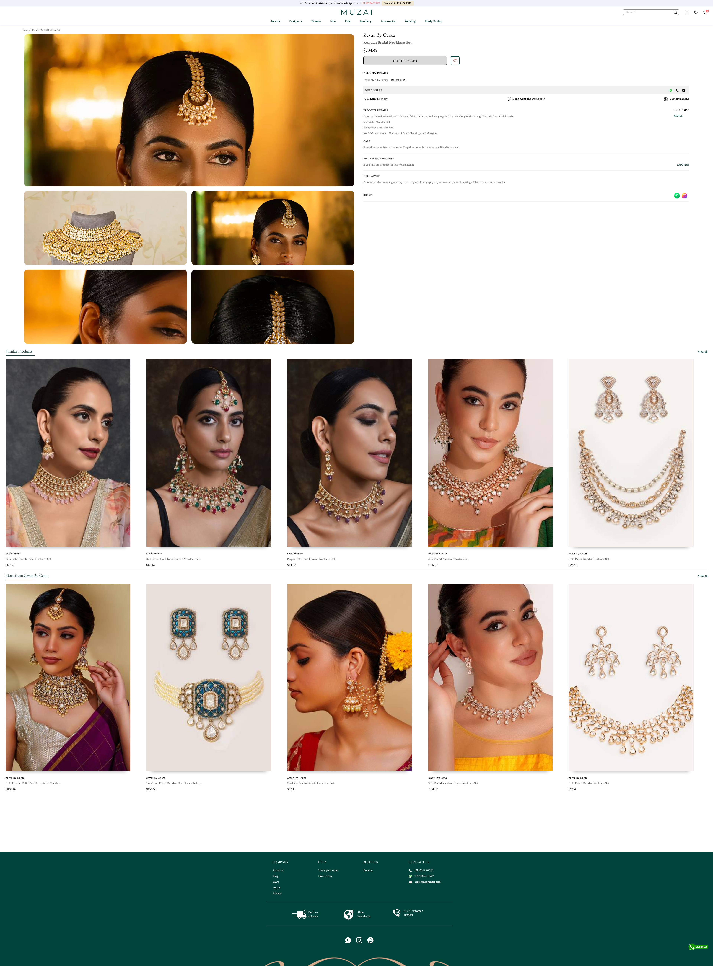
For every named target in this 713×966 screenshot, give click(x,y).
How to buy (325, 876)
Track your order (328, 870)
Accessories (388, 21)
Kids (347, 21)
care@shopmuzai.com (428, 881)
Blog (275, 876)
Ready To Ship (433, 21)
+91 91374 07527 (423, 870)
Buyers (368, 870)
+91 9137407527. (370, 3)
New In (275, 21)
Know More (683, 164)
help (322, 862)
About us (278, 870)
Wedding (410, 21)
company (280, 862)
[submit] (455, 60)
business (370, 862)
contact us (419, 862)
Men (333, 21)
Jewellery (366, 21)
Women (316, 21)
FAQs (276, 881)
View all (702, 351)
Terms (277, 887)
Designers (295, 21)
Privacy (277, 893)
